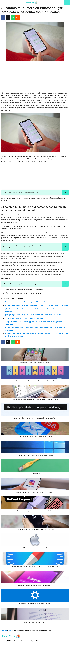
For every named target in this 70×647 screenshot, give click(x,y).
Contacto (28, 641)
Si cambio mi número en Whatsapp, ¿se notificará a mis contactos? (29, 302)
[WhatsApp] (13, 17)
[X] (8, 17)
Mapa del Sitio (34, 641)
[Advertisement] (35, 75)
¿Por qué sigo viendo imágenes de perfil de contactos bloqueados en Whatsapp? (34, 315)
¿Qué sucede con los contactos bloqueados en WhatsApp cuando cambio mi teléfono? (37, 305)
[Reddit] (17, 17)
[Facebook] (3, 17)
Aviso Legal (4, 641)
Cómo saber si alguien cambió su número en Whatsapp (25, 318)
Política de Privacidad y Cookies (16, 641)
